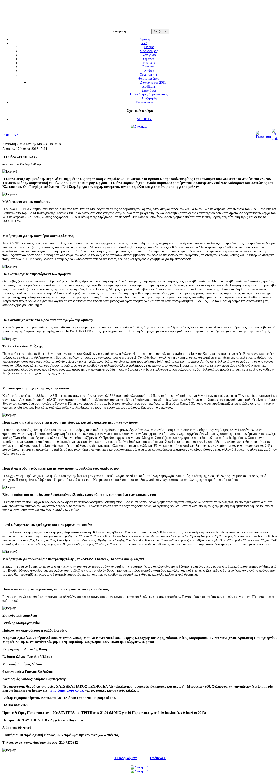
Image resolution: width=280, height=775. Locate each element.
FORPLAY (10, 135)
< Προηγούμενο (125, 758)
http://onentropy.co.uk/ (67, 690)
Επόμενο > (158, 758)
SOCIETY (144, 119)
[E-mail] (275, 138)
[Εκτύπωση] (263, 136)
